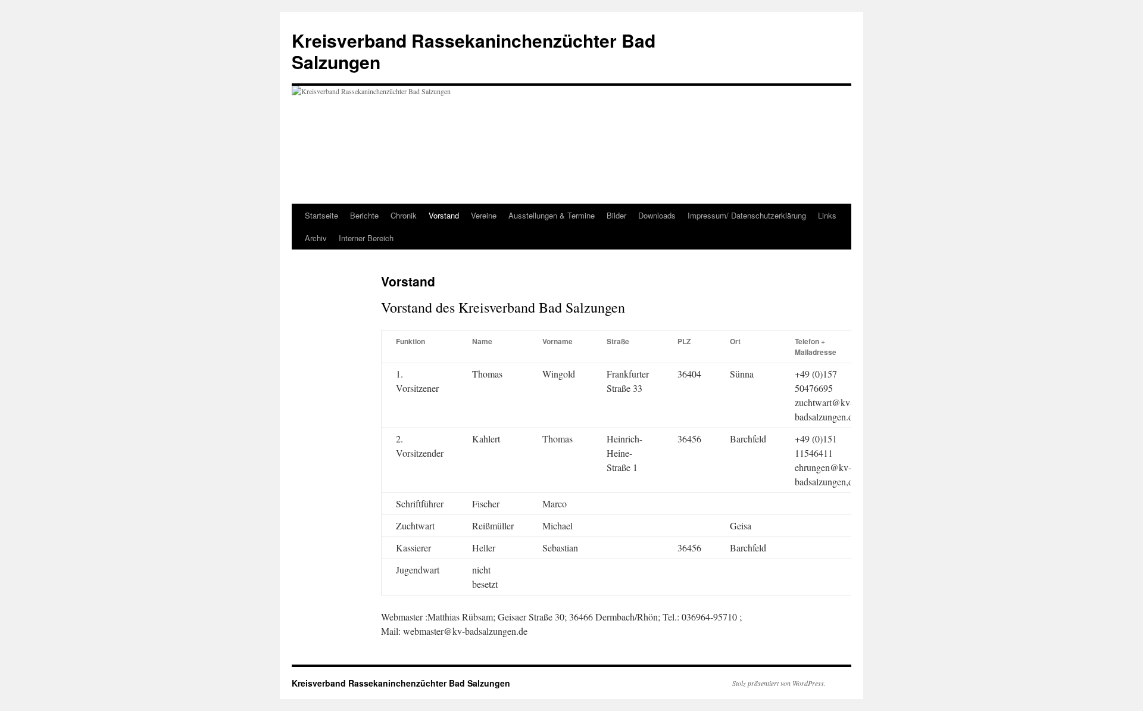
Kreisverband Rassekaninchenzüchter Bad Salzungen (473, 50)
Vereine (483, 215)
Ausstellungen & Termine (551, 215)
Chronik (404, 215)
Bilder (616, 215)
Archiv (316, 238)
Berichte (364, 215)
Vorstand (444, 215)
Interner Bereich (366, 238)
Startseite (321, 215)
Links (827, 215)
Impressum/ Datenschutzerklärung (747, 215)
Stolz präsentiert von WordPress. (779, 683)
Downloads (657, 215)
